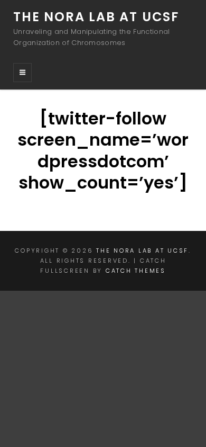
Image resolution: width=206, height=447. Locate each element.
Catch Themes (136, 270)
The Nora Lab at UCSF (96, 16)
